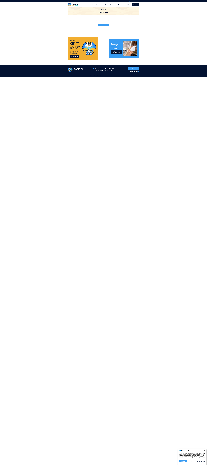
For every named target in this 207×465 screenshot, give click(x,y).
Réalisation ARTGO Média (94, 75)
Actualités (120, 4)
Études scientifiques (109, 4)
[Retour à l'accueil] (73, 4)
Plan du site (100, 75)
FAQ (116, 4)
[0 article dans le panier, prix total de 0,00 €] (135, 1)
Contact (136, 4)
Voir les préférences (201, 461)
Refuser (191, 461)
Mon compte (132, 1)
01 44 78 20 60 (72, 1)
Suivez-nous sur (134, 71)
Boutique (128, 4)
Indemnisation (99, 4)
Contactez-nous (134, 68)
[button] (204, 450)
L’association (91, 4)
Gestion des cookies (114, 75)
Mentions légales (191, 463)
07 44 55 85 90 (108, 70)
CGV (109, 75)
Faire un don (75, 56)
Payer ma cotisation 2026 (116, 51)
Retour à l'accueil (104, 25)
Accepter (183, 461)
